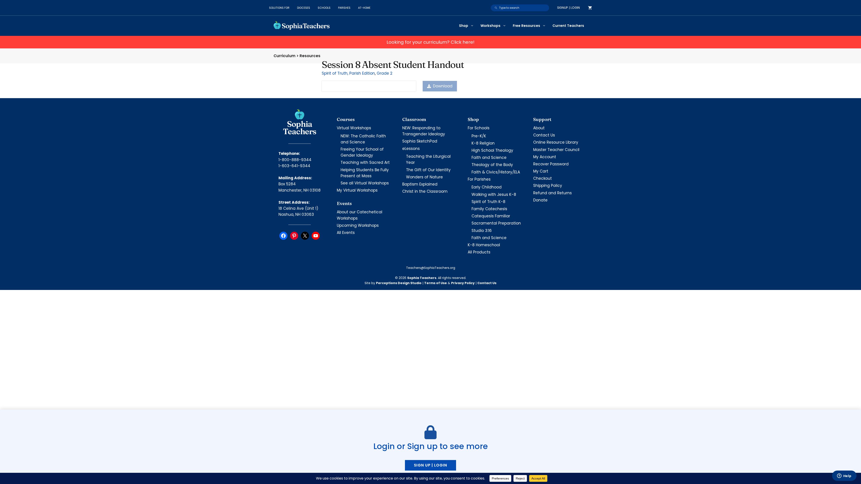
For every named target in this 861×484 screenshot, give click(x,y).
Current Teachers (568, 25)
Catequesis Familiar (491, 216)
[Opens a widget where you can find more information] (844, 476)
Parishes (344, 8)
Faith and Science (489, 157)
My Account (544, 157)
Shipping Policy (547, 185)
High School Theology (492, 150)
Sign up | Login (430, 465)
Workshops (490, 25)
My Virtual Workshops (357, 190)
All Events (346, 232)
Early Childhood (487, 187)
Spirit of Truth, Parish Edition (348, 73)
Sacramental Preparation (496, 223)
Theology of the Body (492, 164)
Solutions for (279, 8)
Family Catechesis (489, 209)
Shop (463, 25)
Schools (324, 8)
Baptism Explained (419, 184)
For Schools (478, 128)
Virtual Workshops (354, 128)
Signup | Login (568, 7)
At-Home (364, 8)
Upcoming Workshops (358, 225)
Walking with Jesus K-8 (494, 194)
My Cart (540, 171)
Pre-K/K (479, 136)
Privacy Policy (463, 283)
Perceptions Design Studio (399, 283)
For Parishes (479, 179)
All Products (479, 252)
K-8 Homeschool (484, 245)
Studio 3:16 (482, 230)
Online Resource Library (555, 142)
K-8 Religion (483, 143)
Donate (540, 200)
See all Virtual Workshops (365, 183)
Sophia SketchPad (419, 141)
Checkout (542, 178)
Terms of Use (435, 283)
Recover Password (551, 164)
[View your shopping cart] (590, 8)
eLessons (411, 148)
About (539, 128)
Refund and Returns (552, 193)
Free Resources (526, 25)
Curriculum (285, 55)
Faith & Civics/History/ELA (496, 172)
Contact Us (544, 135)
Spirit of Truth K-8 (488, 201)
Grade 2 (384, 73)
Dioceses (303, 8)
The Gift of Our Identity (428, 170)
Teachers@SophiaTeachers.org (430, 268)
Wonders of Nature (424, 177)
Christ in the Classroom (425, 191)
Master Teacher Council (556, 149)
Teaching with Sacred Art (365, 162)
